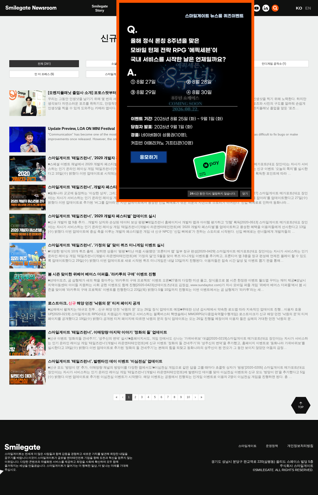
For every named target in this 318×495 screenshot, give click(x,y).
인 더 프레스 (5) (44, 74)
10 (188, 397)
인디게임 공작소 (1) (274, 63)
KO (299, 8)
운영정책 (272, 446)
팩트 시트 (99, 9)
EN (308, 8)
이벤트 (97, 18)
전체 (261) (44, 63)
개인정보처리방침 (300, 446)
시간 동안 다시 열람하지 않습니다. (213, 193)
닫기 (245, 193)
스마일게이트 (247, 446)
